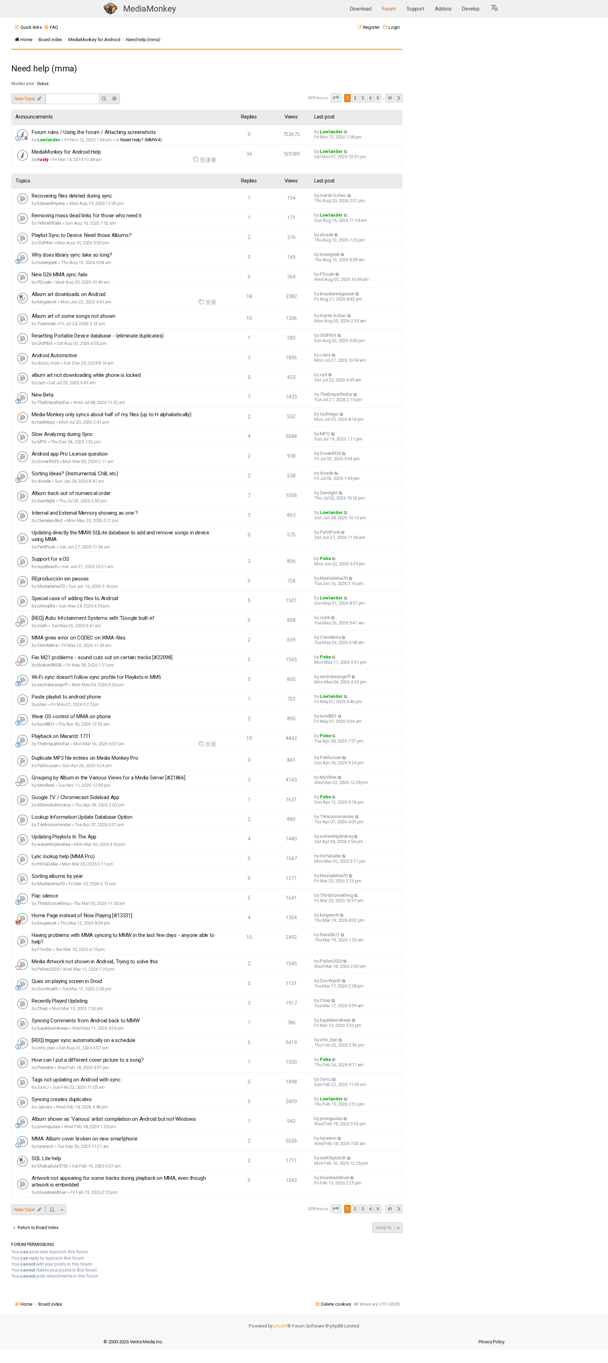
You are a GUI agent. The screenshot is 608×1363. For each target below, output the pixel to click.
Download (361, 9)
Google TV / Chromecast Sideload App (75, 797)
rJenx (325, 355)
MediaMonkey (149, 9)
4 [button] (370, 98)
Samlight (46, 500)
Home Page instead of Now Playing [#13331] (82, 915)
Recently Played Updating (60, 1001)
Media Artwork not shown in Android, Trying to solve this (95, 961)
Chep (42, 1008)
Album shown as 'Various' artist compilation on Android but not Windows (114, 1119)
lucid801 (45, 724)
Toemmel (46, 323)
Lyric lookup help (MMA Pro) (63, 856)
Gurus (43, 83)
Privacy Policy (492, 1341)
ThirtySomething (53, 903)
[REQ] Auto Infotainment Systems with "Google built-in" (93, 618)
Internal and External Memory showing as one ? (85, 513)
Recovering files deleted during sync (72, 196)
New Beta (42, 395)
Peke (325, 558)
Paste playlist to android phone (66, 697)
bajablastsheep (52, 1028)
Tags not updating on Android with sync (76, 1079)
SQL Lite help (46, 1158)
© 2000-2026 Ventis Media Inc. (133, 1341)
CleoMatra (47, 645)
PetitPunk (46, 546)
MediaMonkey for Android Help (66, 152)
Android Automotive (54, 355)
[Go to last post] (346, 131)
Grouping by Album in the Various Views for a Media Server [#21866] (108, 777)
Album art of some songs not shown (73, 316)
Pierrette (45, 1067)
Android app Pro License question (70, 454)
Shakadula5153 (52, 1166)
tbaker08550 (49, 665)
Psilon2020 (48, 969)
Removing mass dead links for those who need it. (87, 215)
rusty (42, 159)
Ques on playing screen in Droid (67, 981)
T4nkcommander (54, 824)
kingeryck (46, 301)
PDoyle (44, 282)
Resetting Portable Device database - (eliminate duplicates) (98, 336)
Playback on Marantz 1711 (61, 736)
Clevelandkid (50, 520)
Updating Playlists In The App (64, 837)
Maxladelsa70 (51, 586)
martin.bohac (333, 195)
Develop (471, 9)
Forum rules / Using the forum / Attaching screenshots (94, 132)
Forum (389, 9)
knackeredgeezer (337, 293)
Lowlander (48, 139)
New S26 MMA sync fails (60, 274)
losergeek (47, 262)
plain (42, 704)
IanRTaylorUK (333, 1158)
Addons (443, 9)
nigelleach (47, 566)
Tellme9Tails (49, 223)
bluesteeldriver (51, 1192)
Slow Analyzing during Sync (62, 434)
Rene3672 (329, 934)
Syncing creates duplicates (62, 1099)
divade (326, 234)
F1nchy (44, 949)
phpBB (280, 1326)
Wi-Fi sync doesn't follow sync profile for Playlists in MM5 (96, 677)
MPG (41, 441)
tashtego (46, 422)
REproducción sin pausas (60, 579)
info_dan (46, 1047)
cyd (40, 382)
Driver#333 (47, 461)
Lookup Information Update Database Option (82, 817)
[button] (494, 9)
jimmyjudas (48, 1126)
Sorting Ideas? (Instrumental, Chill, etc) (75, 473)
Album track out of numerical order (71, 493)
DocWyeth (47, 988)
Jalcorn (44, 1107)
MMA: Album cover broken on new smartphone (85, 1139)
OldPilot (44, 242)
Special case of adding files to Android (75, 598)
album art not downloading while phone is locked (86, 375)
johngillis (46, 606)
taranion (45, 1146)
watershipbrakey (53, 844)
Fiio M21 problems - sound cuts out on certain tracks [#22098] (102, 657)
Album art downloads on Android (69, 294)
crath (42, 625)
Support (415, 9)
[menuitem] (51, 27)
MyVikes (45, 785)
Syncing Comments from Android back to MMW (86, 1020)
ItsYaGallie (47, 864)
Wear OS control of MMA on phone (71, 716)
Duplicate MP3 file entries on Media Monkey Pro (85, 758)
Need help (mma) (44, 68)
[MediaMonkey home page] (110, 9)
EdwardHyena (51, 203)
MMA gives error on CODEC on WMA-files (79, 638)
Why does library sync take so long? (72, 255)
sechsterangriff (52, 684)
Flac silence (45, 896)
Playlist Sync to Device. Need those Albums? (81, 235)
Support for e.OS (50, 559)
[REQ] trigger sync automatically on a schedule (83, 1040)
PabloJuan (47, 765)
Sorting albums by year (57, 876)
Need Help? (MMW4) (141, 139)
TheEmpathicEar (53, 402)
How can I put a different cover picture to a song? (88, 1060)
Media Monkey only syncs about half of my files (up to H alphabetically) (111, 414)
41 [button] (390, 98)
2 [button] (355, 98)
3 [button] (362, 98)
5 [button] (377, 98)
